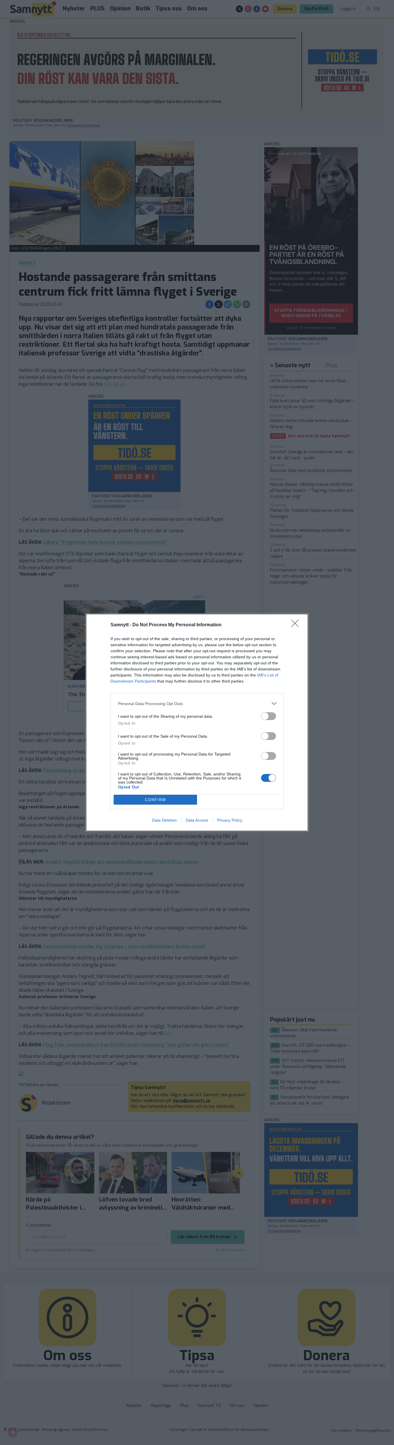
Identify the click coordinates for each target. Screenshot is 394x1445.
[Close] (296, 625)
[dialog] (197, 722)
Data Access (197, 820)
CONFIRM (155, 800)
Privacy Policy (229, 820)
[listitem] (197, 703)
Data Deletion (164, 820)
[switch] (268, 716)
